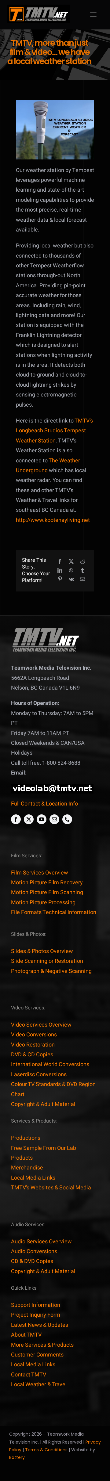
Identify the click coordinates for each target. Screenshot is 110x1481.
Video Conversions (34, 1035)
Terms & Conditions (46, 1450)
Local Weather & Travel (39, 1384)
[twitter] (29, 819)
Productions (25, 1138)
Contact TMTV (28, 1375)
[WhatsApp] (71, 570)
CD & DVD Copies (32, 1261)
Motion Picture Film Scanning (47, 892)
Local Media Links (33, 1178)
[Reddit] (82, 561)
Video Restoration (33, 1045)
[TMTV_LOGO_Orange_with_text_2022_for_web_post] (38, 7)
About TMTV (26, 1335)
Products (22, 1158)
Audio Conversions (34, 1251)
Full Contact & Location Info (44, 804)
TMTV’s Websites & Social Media (51, 1188)
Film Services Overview (39, 873)
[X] (71, 561)
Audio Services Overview (41, 1242)
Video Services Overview (41, 1025)
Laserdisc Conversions (39, 1074)
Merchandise (27, 1168)
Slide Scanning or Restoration (47, 961)
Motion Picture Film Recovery (47, 882)
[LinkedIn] (59, 570)
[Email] (82, 579)
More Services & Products (42, 1345)
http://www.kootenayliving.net (53, 520)
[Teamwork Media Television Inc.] (45, 629)
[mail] (54, 819)
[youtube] (41, 819)
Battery (17, 1457)
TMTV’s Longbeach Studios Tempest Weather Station (54, 431)
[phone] (67, 819)
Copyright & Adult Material (43, 1104)
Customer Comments (37, 1355)
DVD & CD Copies (32, 1054)
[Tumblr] (82, 570)
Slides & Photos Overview (42, 951)
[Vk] (71, 579)
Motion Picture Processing (43, 902)
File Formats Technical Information (53, 912)
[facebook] (16, 819)
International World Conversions (50, 1064)
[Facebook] (59, 561)
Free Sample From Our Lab (43, 1148)
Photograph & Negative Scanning (51, 971)
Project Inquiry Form (35, 1315)
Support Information (35, 1305)
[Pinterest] (59, 579)
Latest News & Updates (39, 1325)
